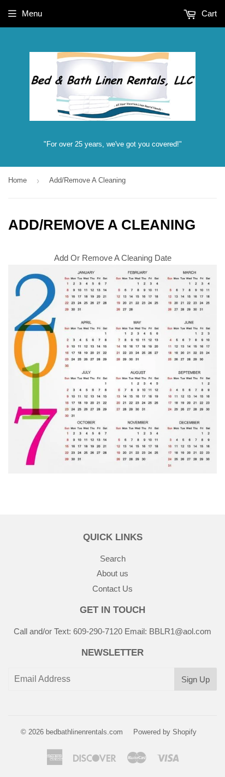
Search (113, 558)
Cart (208, 13)
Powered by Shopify (165, 732)
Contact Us (112, 588)
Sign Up (195, 679)
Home (17, 180)
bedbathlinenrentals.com (84, 732)
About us (112, 573)
